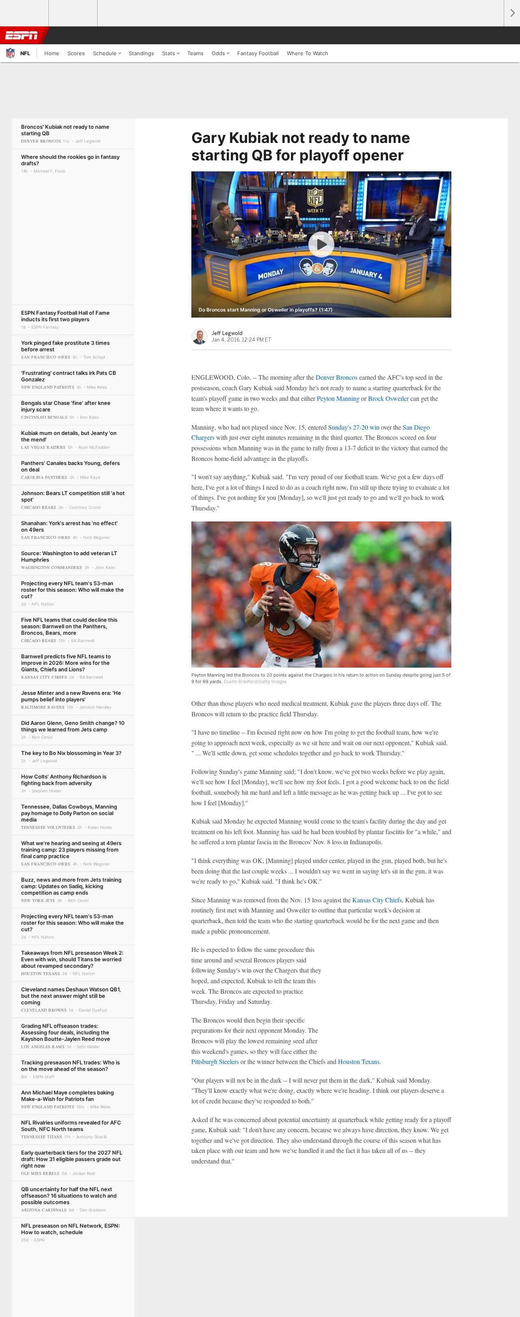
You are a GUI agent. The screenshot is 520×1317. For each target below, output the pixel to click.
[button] (494, 35)
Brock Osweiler (388, 398)
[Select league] (25, 13)
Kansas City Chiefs (377, 899)
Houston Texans (358, 1061)
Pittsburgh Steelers (215, 1061)
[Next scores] (512, 13)
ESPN (21, 35)
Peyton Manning (338, 398)
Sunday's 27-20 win (353, 427)
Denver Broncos (337, 377)
